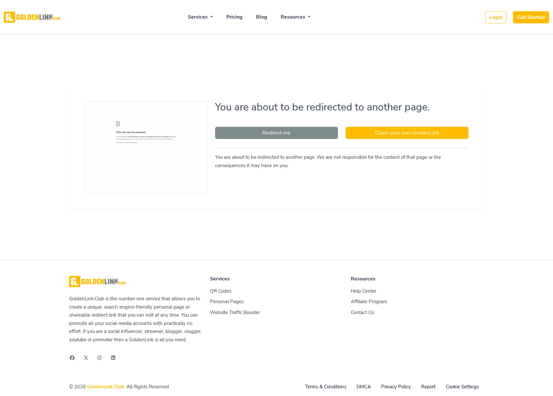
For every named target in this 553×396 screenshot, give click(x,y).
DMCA (364, 387)
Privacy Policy (396, 387)
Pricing (234, 16)
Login (495, 17)
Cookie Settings (462, 387)
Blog (261, 16)
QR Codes (220, 291)
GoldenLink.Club (105, 387)
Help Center (363, 291)
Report (428, 387)
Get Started (531, 17)
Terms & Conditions (325, 387)
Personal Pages (227, 301)
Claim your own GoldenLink (407, 132)
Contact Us (362, 312)
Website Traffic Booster (235, 312)
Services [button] (198, 16)
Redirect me (276, 132)
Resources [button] (294, 16)
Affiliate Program (369, 301)
